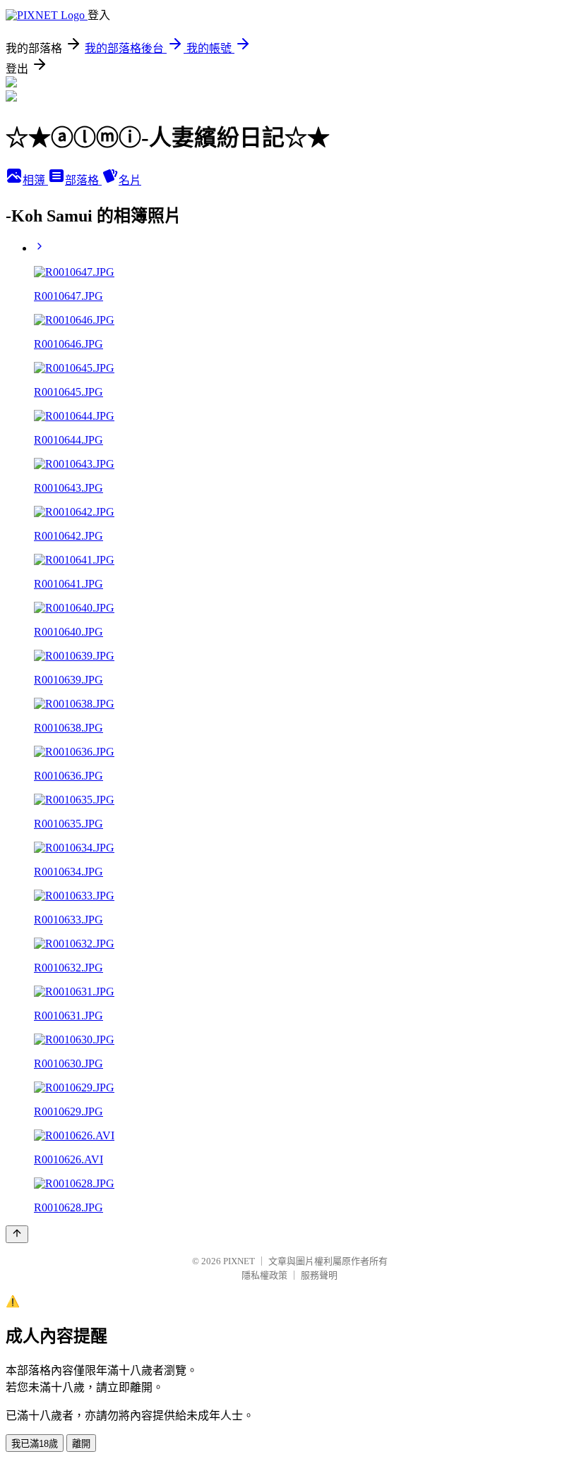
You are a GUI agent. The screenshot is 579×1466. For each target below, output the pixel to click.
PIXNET (239, 1261)
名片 (130, 180)
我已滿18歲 (34, 1443)
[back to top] (17, 1234)
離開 (81, 1443)
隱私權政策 (264, 1275)
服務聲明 (319, 1275)
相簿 (35, 180)
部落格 (83, 180)
